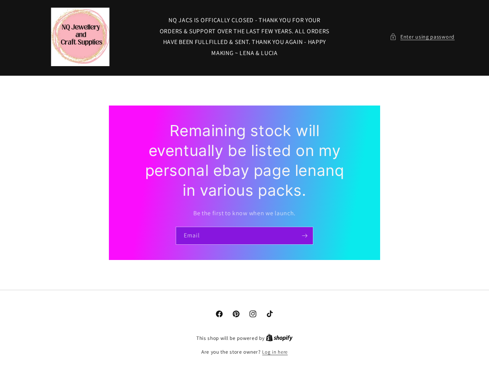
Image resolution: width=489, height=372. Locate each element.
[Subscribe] (304, 236)
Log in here (275, 352)
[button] (422, 37)
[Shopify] (279, 338)
